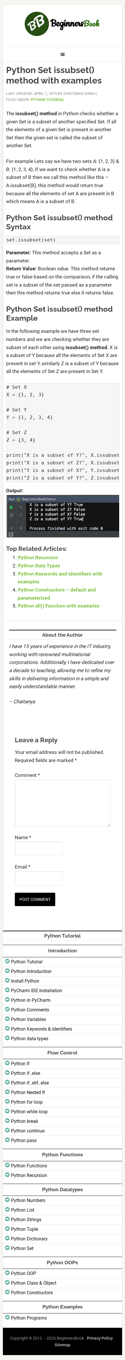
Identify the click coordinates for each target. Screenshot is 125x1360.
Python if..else (25, 1073)
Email (22, 867)
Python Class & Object (33, 1283)
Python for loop (27, 1102)
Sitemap (62, 1345)
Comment (27, 775)
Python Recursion (38, 557)
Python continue (27, 1131)
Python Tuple (24, 1229)
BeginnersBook (62, 24)
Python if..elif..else (30, 1083)
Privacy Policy (100, 1338)
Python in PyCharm (31, 1000)
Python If (20, 1063)
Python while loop (29, 1111)
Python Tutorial (47, 99)
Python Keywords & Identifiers (41, 1029)
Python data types (29, 1038)
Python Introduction (31, 971)
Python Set (22, 1248)
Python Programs (29, 1318)
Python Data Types (39, 566)
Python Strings (26, 1219)
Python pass (24, 1140)
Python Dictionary (29, 1239)
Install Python (25, 981)
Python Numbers (28, 1200)
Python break (24, 1121)
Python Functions (29, 1166)
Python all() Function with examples (58, 606)
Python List (22, 1210)
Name (23, 837)
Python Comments (30, 1010)
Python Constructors (32, 1292)
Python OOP (23, 1273)
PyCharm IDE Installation (36, 990)
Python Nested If (28, 1092)
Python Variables (28, 1019)
